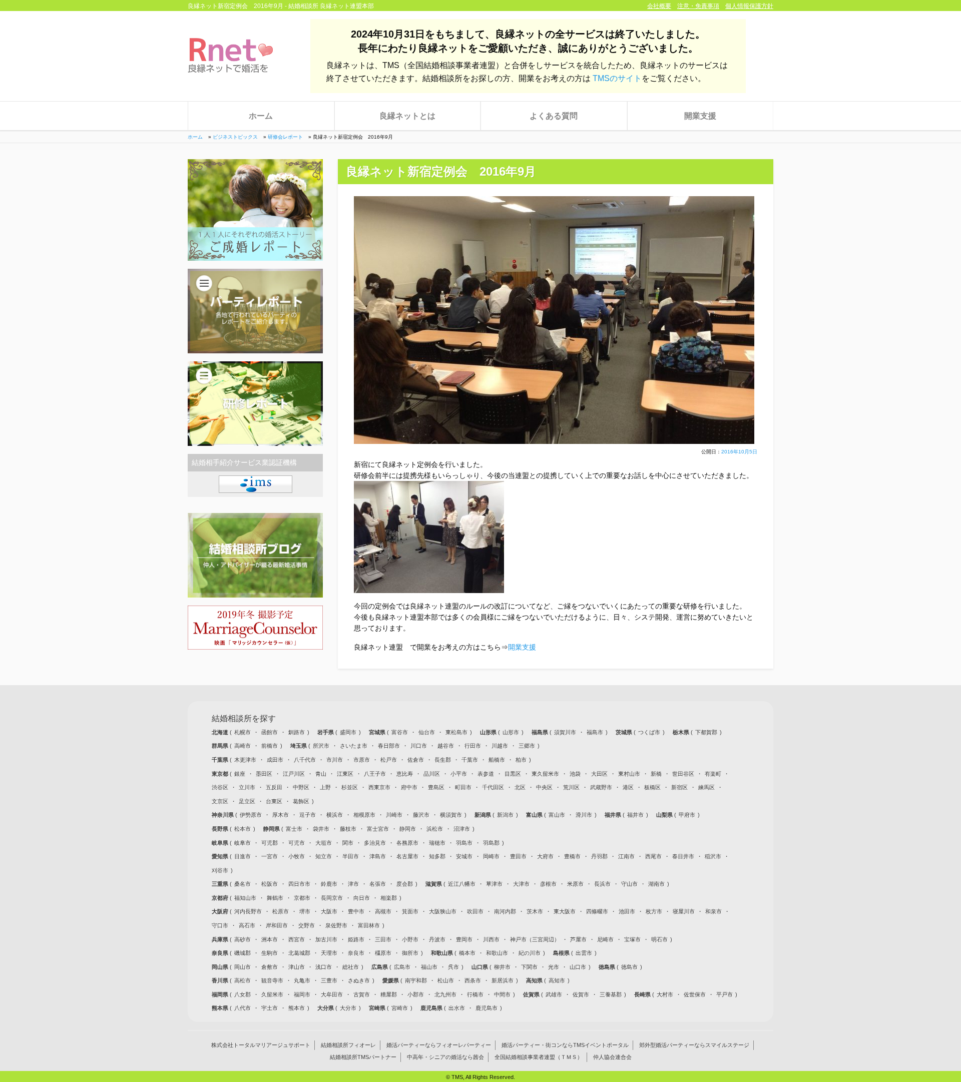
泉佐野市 (336, 925)
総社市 (350, 967)
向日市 (361, 898)
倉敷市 (269, 967)
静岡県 (272, 829)
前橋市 (269, 746)
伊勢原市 (251, 815)
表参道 (485, 774)
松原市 (280, 911)
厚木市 (280, 815)
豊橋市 (572, 856)
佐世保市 (695, 994)
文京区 (220, 801)
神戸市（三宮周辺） (535, 939)
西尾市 (653, 856)
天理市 (329, 953)
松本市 (242, 829)
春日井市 (683, 856)
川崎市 (394, 815)
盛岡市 (348, 732)
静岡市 (407, 829)
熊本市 (296, 1008)
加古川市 (326, 939)
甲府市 (687, 815)
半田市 (350, 856)
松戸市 (388, 760)
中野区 (301, 787)
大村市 (665, 994)
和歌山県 (442, 953)
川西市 (491, 939)
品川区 (431, 774)
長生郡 (442, 760)
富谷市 (399, 732)
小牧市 (296, 856)
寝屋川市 (684, 911)
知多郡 (437, 856)
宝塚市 (632, 939)
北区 (520, 787)
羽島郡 (491, 843)
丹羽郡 (599, 856)
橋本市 (467, 953)
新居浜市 (503, 980)
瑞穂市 (437, 843)
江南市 (626, 856)
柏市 (521, 760)
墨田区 (264, 774)
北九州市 (445, 994)
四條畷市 (597, 911)
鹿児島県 (432, 1008)
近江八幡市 (461, 884)
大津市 (521, 884)
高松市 (242, 980)
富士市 (294, 829)
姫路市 (356, 939)
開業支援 (700, 116)
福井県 (614, 815)
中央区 (544, 787)
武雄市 (554, 994)
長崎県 (643, 994)
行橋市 (475, 994)
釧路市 (296, 732)
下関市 (529, 967)
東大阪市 (565, 911)
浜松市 (434, 829)
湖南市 (656, 884)
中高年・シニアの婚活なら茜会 (445, 1057)
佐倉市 (415, 760)
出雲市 (584, 953)
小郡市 (415, 994)
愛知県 (221, 856)
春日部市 (389, 746)
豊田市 (518, 856)
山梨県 (665, 815)
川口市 (418, 746)
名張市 (377, 884)
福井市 (635, 815)
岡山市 (242, 967)
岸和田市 (277, 925)
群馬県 (221, 746)
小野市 (410, 939)
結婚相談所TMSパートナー (363, 1057)
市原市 (361, 760)
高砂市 (242, 939)
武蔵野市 (601, 787)
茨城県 (625, 732)
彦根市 (548, 884)
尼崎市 (605, 939)
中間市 (502, 994)
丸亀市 (302, 980)
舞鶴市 (275, 898)
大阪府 (221, 911)
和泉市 (713, 911)
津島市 (377, 856)
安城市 (464, 856)
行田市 (472, 746)
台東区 (274, 801)
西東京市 (379, 787)
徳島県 (608, 967)
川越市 (500, 746)
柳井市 (502, 967)
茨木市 (535, 911)
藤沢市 (421, 815)
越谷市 (445, 746)
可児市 (296, 843)
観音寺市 (272, 980)
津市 (353, 884)
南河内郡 (505, 911)
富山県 (535, 815)
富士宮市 (378, 829)
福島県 (541, 732)
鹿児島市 (486, 1008)
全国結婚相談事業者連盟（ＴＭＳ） (539, 1057)
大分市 (348, 1008)
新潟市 (505, 815)
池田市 (627, 911)
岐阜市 (242, 843)
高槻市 (383, 911)
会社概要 (659, 6)
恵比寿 (404, 774)
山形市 (511, 732)
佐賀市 (581, 994)
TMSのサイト (617, 78)
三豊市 (329, 980)
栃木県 (682, 732)
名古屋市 (407, 856)
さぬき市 (359, 980)
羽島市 (464, 843)
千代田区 (493, 787)
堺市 (304, 911)
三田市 (383, 939)
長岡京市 (332, 898)
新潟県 (483, 815)
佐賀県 (532, 994)
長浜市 (602, 884)
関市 (347, 843)
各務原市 (407, 843)
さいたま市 (353, 746)
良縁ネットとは (407, 116)
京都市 (302, 898)
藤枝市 (348, 829)
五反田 (274, 787)
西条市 (472, 980)
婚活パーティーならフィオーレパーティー (438, 1045)
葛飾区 (301, 801)
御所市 (410, 953)
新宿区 (679, 787)
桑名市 (242, 884)
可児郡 (269, 843)
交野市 (306, 925)
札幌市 (242, 732)
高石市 (247, 925)
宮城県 (378, 732)
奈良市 (356, 953)
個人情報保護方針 (749, 6)
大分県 (326, 1008)
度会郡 (404, 884)
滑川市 (584, 815)
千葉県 (221, 760)
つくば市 (649, 732)
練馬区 (706, 787)
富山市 (557, 815)
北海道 (221, 732)
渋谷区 (220, 787)
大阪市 (329, 911)
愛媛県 (391, 980)
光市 (553, 967)
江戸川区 (294, 774)
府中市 (409, 787)
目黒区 (513, 774)
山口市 (578, 967)
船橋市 (497, 760)
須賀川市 (565, 732)
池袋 (575, 774)
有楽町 (713, 774)
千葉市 (469, 760)
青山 (320, 774)
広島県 (380, 967)
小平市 (458, 774)
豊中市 (356, 911)
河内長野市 (248, 911)
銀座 (239, 774)
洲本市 (269, 939)
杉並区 (349, 787)
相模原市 (364, 815)
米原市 (575, 884)
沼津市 (461, 829)
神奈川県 (223, 815)
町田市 (463, 787)
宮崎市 (399, 1008)
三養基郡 (611, 994)
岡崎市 (491, 856)
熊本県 (221, 1008)
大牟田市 (332, 994)
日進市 (242, 856)
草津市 (494, 884)
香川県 (221, 980)
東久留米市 (545, 774)
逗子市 (307, 815)
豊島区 (436, 787)
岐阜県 (221, 843)
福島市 (595, 732)
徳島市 (629, 967)
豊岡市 (464, 939)
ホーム (261, 116)
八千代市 (305, 760)
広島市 (402, 967)
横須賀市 (451, 815)
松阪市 (269, 884)
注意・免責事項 (698, 6)
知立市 (323, 856)
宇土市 (269, 1008)
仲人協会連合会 (612, 1057)
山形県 (489, 732)
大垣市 (323, 843)
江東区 (345, 774)
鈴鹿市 (329, 884)
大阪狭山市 (442, 911)
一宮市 (269, 856)
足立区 (247, 801)
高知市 (557, 980)
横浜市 (334, 815)
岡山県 (221, 967)
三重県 (221, 884)
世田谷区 (683, 774)
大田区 (599, 774)
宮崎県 (378, 1008)
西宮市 (296, 939)
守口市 (220, 925)
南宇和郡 (416, 980)
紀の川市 (530, 953)
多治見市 (375, 843)
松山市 (445, 980)
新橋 (656, 774)
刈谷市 (220, 870)
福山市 (429, 967)
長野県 (221, 829)
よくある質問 (554, 116)
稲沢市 (713, 856)
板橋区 (652, 787)
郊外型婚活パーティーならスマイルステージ (694, 1045)
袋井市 (321, 829)
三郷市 (527, 746)
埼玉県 (299, 746)
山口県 (480, 967)
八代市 (242, 1008)
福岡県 (221, 994)
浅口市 (323, 967)
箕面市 (410, 911)
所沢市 (321, 746)
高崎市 (242, 746)
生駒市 (269, 953)
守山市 (629, 884)
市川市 (334, 760)
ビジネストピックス (235, 137)
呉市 (453, 967)
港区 (628, 787)
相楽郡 (388, 898)
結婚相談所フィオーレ (348, 1045)
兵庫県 (221, 939)
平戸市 (724, 994)
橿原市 (383, 953)
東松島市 (456, 732)
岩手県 (326, 732)
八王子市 (375, 774)
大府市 (545, 856)
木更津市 (245, 760)
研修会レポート (285, 137)
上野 (325, 787)
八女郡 (242, 994)
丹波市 (437, 939)
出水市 (456, 1008)
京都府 (221, 898)
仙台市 (426, 732)
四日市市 (299, 884)
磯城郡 (242, 953)
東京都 (221, 774)
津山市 (296, 967)
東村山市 (629, 774)
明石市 (659, 939)
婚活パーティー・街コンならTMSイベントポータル (565, 1045)
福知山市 (245, 898)
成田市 (275, 760)
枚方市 (654, 911)
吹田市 (475, 911)
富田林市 (369, 925)
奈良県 (221, 953)
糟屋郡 (388, 994)
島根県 (562, 953)
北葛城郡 (299, 953)
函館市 (269, 732)
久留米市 (272, 994)
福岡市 (302, 994)
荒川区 (571, 787)
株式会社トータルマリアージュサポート (260, 1045)
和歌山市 (497, 953)
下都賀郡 (706, 732)
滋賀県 (434, 884)
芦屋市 (578, 939)
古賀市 (361, 994)
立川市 (247, 787)
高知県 (535, 980)
